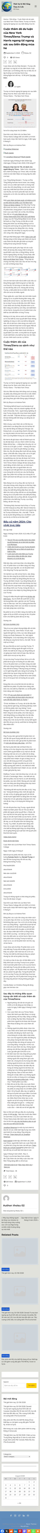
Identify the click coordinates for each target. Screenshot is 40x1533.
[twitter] (10, 61)
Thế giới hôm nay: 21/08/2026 (13, 1273)
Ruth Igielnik (26, 157)
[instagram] (15, 1516)
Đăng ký (7, 1167)
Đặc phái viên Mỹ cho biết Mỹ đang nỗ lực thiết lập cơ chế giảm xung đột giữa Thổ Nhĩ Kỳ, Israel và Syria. (19, 1361)
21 (24, 1491)
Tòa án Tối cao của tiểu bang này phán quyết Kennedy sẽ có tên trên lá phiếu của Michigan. (21, 542)
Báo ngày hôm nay (25, 1165)
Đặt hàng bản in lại (10, 1165)
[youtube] (28, 1516)
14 (24, 1488)
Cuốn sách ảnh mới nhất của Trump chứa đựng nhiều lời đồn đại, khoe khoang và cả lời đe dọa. (20, 556)
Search (6, 1382)
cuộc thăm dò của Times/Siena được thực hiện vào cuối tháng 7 (19, 216)
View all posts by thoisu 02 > (13, 1211)
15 (29, 1488)
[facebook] (5, 61)
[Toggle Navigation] (35, 6)
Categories (7, 1454)
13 (20, 1488)
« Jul (19, 1503)
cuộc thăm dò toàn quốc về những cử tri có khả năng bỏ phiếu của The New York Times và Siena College (19, 202)
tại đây (15, 1114)
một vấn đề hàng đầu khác (15, 743)
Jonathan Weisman (13, 157)
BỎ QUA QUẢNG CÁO (11, 624)
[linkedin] (24, 1516)
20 (20, 1491)
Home (5, 19)
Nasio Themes (31, 1524)
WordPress (24, 1526)
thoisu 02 (27, 53)
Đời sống (13, 19)
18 (10, 1491)
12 (15, 1488)
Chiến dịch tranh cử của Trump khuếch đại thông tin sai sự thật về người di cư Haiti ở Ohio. (21, 549)
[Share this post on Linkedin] (15, 61)
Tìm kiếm (31, 1385)
